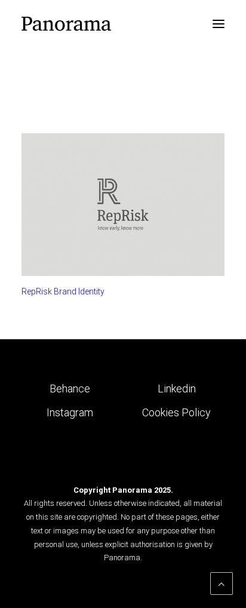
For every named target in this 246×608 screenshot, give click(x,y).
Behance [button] (70, 388)
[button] (218, 24)
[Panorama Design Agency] (66, 24)
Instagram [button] (70, 412)
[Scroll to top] (221, 582)
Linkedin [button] (177, 388)
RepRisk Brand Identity (62, 291)
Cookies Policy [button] (176, 412)
